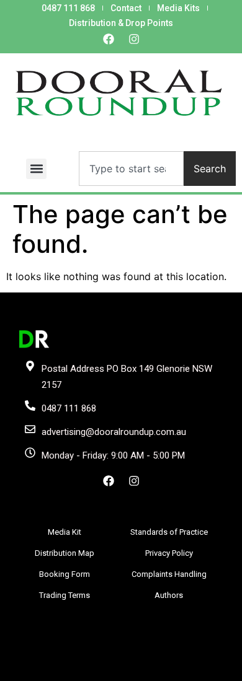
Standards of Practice (169, 532)
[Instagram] (134, 39)
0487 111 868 (68, 8)
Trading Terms (64, 595)
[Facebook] (108, 39)
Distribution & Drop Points (121, 23)
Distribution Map (64, 553)
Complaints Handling (169, 574)
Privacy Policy (169, 553)
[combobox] (131, 168)
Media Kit (64, 532)
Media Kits (178, 8)
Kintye (154, 669)
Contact (125, 8)
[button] (36, 169)
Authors (169, 595)
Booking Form (64, 574)
